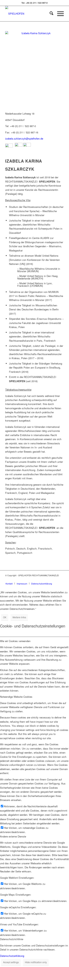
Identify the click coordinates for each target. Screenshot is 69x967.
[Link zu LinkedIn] (61, 579)
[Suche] (49, 13)
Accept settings (11, 962)
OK (4, 617)
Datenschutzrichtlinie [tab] (11, 939)
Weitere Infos (19, 617)
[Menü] (58, 13)
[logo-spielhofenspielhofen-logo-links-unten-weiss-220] (28, 13)
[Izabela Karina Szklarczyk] (34, 70)
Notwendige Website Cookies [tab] (16, 696)
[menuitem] (49, 13)
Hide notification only (36, 962)
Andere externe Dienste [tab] (13, 836)
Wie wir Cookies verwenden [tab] (15, 641)
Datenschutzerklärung (12, 956)
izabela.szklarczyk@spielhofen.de (24, 138)
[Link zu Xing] (55, 579)
